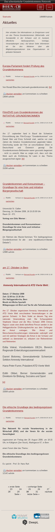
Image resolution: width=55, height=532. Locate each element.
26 (39, 489)
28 (9, 491)
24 (20, 489)
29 (18, 491)
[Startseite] (11, 7)
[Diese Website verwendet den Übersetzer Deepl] (30, 525)
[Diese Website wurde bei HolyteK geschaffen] (19, 518)
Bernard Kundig (29, 76)
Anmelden (17, 94)
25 (29, 489)
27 (48, 489)
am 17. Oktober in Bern (15, 267)
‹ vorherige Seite (34, 486)
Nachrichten (10, 80)
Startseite (7, 17)
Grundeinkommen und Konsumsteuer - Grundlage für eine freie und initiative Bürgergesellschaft (24, 187)
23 (11, 489)
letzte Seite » (33, 494)
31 (37, 491)
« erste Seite (14, 486)
